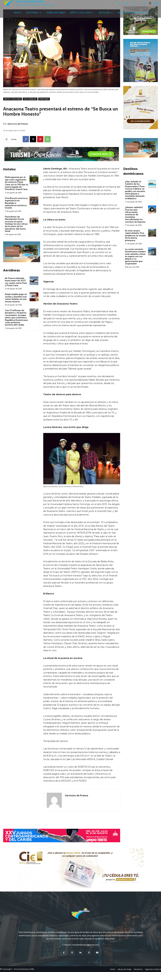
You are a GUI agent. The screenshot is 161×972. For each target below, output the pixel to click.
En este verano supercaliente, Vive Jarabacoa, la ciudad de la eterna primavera (135, 235)
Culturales (30, 99)
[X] (133, 3)
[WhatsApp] (47, 139)
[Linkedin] (80, 953)
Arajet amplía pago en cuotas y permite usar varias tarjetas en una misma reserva (16, 298)
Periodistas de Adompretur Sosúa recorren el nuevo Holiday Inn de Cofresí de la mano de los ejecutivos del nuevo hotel (16, 223)
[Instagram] (126, 3)
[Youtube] (97, 953)
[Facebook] (119, 3)
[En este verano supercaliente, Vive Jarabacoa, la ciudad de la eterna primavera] (152, 233)
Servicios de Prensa (18, 124)
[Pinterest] (40, 139)
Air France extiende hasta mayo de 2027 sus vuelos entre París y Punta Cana (16, 282)
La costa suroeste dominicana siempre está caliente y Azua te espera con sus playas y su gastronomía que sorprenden (135, 256)
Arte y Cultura (12, 99)
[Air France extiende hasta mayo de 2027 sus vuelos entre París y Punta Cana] (34, 280)
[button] (144, 3)
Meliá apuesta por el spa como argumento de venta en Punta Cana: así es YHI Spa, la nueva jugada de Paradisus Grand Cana (16, 183)
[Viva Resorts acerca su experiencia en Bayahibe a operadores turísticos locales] (34, 200)
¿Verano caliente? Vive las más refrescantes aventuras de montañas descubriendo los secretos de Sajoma (135, 214)
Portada (44, 99)
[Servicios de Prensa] (54, 800)
